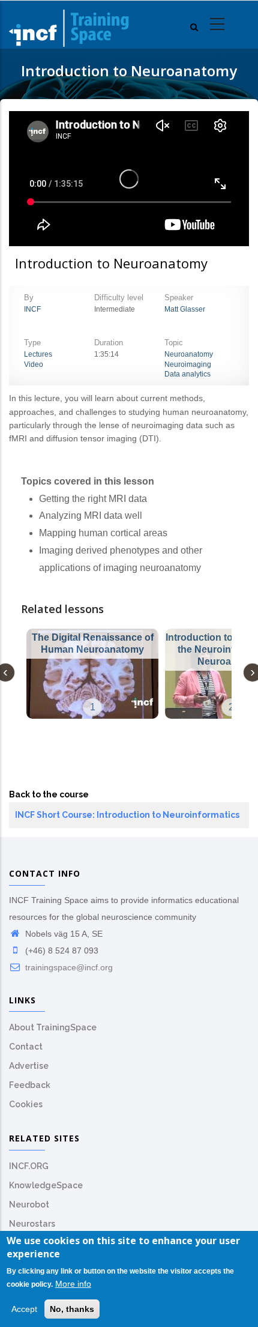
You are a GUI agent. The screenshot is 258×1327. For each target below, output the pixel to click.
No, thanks (72, 1309)
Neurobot (29, 1204)
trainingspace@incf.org (68, 967)
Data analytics (187, 374)
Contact (26, 1046)
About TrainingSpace (53, 1027)
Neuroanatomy (188, 354)
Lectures (38, 354)
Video (33, 364)
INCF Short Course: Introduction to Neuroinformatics (127, 815)
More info (73, 1284)
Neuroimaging (187, 364)
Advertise (29, 1066)
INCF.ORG (29, 1166)
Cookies (26, 1104)
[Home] (69, 25)
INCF (32, 309)
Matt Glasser (184, 309)
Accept (24, 1309)
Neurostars (32, 1224)
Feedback (29, 1085)
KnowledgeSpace (46, 1185)
